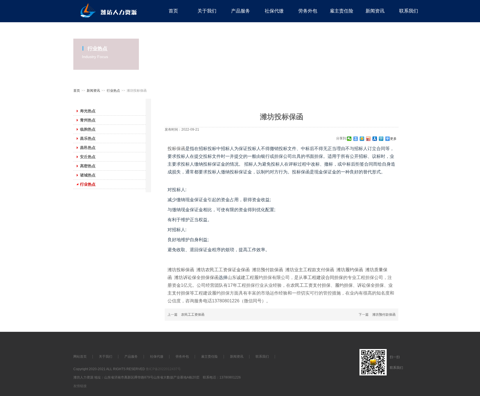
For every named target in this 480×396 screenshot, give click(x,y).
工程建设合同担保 (325, 277)
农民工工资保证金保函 (227, 269)
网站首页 (80, 356)
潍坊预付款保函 (384, 315)
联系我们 (262, 356)
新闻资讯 (93, 91)
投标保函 (176, 148)
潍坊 (200, 269)
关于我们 (105, 356)
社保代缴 (156, 356)
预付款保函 (272, 269)
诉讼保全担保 (370, 285)
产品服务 (131, 356)
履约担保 (344, 285)
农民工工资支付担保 (311, 285)
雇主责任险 (209, 356)
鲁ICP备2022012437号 (163, 369)
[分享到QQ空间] (362, 138)
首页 (76, 91)
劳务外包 (182, 356)
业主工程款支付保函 (314, 269)
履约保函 (354, 269)
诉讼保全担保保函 (201, 277)
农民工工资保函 (192, 315)
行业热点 (113, 91)
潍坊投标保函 (181, 269)
